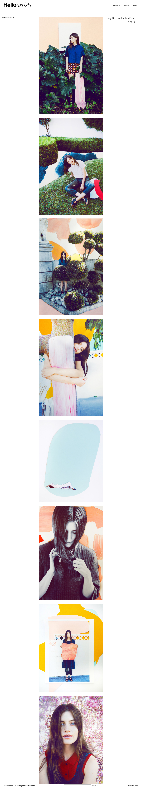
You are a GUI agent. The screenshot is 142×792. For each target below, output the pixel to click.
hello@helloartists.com (26, 786)
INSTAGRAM (133, 786)
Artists (116, 6)
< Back (8, 17)
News (126, 6)
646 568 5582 (9, 786)
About (136, 6)
